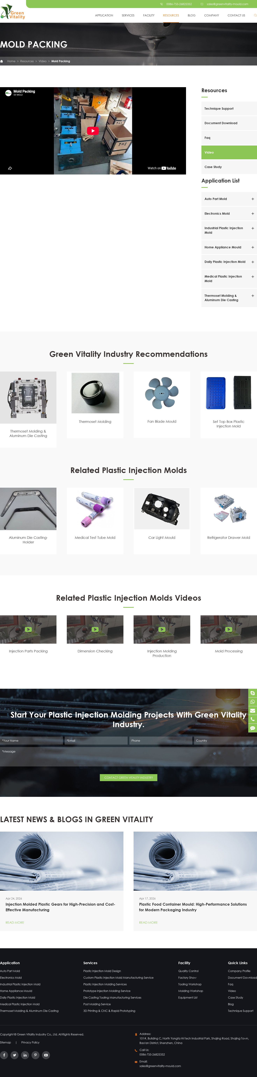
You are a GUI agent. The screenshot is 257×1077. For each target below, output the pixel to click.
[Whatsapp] (252, 701)
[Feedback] (252, 728)
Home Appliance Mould (223, 247)
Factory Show (187, 977)
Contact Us (236, 15)
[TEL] (252, 719)
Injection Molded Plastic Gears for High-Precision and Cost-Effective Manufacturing (60, 907)
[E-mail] (252, 710)
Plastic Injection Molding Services (105, 984)
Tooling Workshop (190, 984)
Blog (191, 15)
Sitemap (5, 1042)
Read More (15, 922)
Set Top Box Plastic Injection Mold (228, 424)
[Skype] (252, 693)
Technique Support (219, 108)
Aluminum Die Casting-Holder (28, 540)
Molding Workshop (190, 991)
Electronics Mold (217, 213)
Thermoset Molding (95, 422)
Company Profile (239, 971)
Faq (207, 138)
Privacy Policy (30, 1042)
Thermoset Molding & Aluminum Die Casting (28, 433)
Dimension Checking (95, 651)
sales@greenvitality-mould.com (227, 4)
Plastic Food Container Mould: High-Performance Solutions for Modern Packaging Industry (193, 907)
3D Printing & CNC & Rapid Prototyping (109, 1011)
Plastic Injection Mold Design (102, 971)
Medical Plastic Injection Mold (20, 1004)
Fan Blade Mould (162, 421)
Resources (171, 15)
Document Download (221, 123)
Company (211, 15)
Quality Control (188, 971)
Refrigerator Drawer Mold (228, 538)
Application (104, 15)
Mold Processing (228, 651)
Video (43, 61)
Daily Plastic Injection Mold (225, 262)
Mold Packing (60, 61)
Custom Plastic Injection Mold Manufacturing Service (118, 977)
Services (128, 15)
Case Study (213, 167)
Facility (148, 15)
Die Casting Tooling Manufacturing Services (112, 997)
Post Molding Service (97, 1004)
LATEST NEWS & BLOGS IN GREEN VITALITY (76, 819)
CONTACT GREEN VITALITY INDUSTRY (128, 777)
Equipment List (187, 997)
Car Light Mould (161, 538)
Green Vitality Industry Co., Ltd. (37, 1034)
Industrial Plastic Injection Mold (20, 984)
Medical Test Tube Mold (95, 538)
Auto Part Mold (216, 199)
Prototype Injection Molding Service (106, 991)
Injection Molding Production (162, 653)
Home (11, 61)
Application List (220, 180)
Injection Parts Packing (28, 651)
